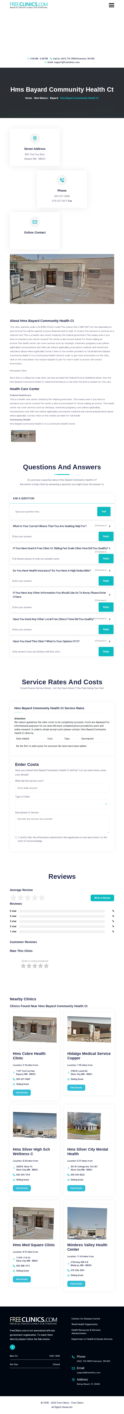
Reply (106, 536)
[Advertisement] (62, 32)
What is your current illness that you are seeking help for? (49, 526)
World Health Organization (85, 1324)
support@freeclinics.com (67, 62)
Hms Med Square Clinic (34, 1245)
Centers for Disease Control (86, 1318)
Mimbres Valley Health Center (87, 1247)
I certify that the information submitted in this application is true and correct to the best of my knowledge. (62, 839)
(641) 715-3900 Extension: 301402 (78, 58)
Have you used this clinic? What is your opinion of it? (46, 641)
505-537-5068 (62, 196)
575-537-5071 (59, 200)
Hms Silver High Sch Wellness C (31, 1151)
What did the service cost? (29, 780)
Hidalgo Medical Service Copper (89, 1055)
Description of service (27, 812)
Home (28, 98)
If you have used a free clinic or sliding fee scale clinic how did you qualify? (60, 548)
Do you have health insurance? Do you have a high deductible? (52, 570)
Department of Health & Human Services (92, 1339)
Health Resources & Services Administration (86, 1332)
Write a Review (102, 897)
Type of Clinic (22, 796)
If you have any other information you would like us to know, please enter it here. (59, 594)
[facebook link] (12, 1347)
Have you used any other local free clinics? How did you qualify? (53, 619)
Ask (104, 511)
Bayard (54, 98)
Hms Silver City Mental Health (87, 1151)
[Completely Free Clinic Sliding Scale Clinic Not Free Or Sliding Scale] (62, 803)
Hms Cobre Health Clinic (29, 1055)
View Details (22, 1092)
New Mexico (41, 98)
